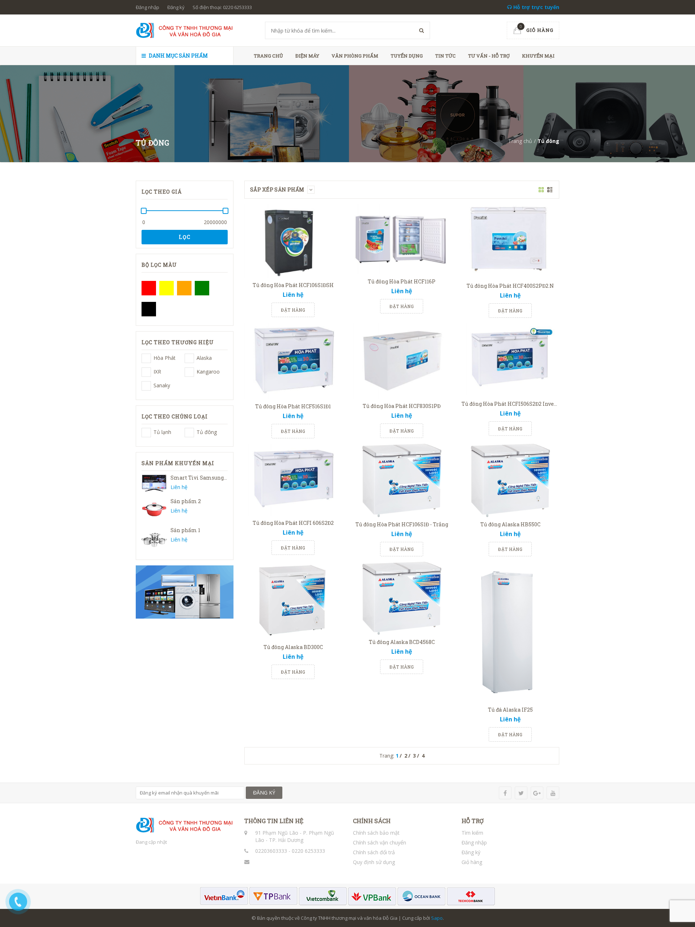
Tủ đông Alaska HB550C (510, 524)
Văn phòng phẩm (355, 55)
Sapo (437, 918)
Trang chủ (268, 55)
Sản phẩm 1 (185, 530)
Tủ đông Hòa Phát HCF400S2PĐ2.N (510, 285)
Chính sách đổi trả (374, 852)
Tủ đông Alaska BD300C (293, 647)
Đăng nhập (147, 7)
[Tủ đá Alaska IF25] (510, 632)
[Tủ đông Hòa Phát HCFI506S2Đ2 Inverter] (510, 360)
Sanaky (146, 386)
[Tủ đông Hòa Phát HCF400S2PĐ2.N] (510, 241)
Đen (149, 309)
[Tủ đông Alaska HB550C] (510, 480)
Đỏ (149, 288)
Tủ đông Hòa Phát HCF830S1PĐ (402, 406)
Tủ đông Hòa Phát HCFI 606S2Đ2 (293, 522)
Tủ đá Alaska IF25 (510, 709)
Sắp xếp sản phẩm (278, 189)
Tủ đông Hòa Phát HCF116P (401, 281)
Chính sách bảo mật (376, 832)
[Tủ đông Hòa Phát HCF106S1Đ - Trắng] (402, 480)
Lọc (185, 236)
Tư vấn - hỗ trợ (489, 55)
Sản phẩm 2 (185, 501)
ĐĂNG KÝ (264, 792)
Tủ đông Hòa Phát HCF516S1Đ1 (293, 406)
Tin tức (445, 55)
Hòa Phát (146, 358)
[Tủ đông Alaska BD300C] (293, 601)
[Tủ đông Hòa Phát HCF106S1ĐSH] (293, 241)
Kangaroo (189, 372)
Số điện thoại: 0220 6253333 (222, 7)
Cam (184, 288)
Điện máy (307, 55)
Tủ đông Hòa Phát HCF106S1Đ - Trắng (401, 524)
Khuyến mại (538, 55)
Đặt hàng (293, 310)
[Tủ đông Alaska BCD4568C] (402, 598)
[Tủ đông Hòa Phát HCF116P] (402, 239)
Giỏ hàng (472, 862)
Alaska (189, 358)
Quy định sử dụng (374, 862)
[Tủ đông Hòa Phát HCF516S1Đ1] (293, 361)
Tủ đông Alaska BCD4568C (402, 642)
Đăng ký (176, 7)
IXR (146, 372)
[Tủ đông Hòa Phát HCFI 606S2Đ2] (293, 480)
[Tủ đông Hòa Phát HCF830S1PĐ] (402, 361)
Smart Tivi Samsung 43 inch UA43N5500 (222, 477)
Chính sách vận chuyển (379, 842)
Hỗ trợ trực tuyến (535, 7)
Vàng (166, 288)
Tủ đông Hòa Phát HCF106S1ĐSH (293, 285)
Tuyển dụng (407, 55)
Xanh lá (202, 288)
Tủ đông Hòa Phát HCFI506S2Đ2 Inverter (513, 403)
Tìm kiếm (472, 832)
